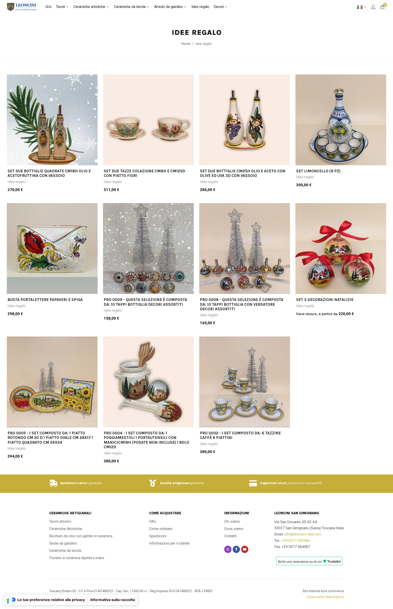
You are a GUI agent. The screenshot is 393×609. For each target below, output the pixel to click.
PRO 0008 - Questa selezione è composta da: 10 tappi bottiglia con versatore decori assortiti (241, 304)
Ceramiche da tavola (65, 550)
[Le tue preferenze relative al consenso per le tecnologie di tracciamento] (8, 601)
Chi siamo (232, 521)
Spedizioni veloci (73, 483)
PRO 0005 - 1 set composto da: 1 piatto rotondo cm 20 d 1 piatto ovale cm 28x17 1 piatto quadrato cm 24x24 (50, 438)
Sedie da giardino (63, 543)
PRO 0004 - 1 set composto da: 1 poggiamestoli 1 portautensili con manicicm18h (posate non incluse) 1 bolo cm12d (146, 440)
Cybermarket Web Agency (325, 597)
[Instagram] (228, 549)
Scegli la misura (55, 159)
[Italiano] (361, 7)
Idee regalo (17, 182)
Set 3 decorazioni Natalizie (324, 299)
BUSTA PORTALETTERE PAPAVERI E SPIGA (45, 299)
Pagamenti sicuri (273, 483)
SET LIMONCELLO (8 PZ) (318, 171)
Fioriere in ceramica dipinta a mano (76, 558)
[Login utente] (373, 7)
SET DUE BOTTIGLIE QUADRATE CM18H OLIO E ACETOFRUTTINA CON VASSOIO (49, 173)
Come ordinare (160, 529)
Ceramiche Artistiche (65, 529)
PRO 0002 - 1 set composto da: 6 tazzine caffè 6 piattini (240, 435)
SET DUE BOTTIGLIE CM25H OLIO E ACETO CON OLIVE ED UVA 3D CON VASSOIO (242, 173)
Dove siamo (233, 529)
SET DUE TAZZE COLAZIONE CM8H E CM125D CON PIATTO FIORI (144, 173)
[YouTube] (244, 549)
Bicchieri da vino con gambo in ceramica (80, 536)
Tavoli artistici (60, 521)
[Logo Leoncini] (21, 7)
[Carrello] (382, 7)
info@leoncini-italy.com (303, 534)
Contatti (230, 536)
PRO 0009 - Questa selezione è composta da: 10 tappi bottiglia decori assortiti (145, 301)
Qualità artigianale (174, 483)
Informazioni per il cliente (169, 543)
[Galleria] (52, 119)
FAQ (152, 521)
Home (185, 44)
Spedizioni (157, 536)
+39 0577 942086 (295, 540)
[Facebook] (236, 549)
